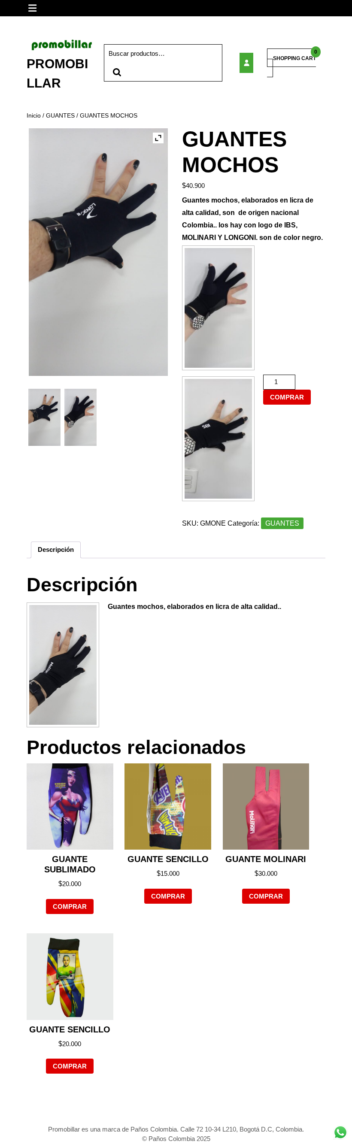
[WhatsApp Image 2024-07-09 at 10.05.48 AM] (80, 417)
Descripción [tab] (56, 549)
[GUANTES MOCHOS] (247, 63)
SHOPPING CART (294, 58)
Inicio (34, 115)
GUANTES (60, 115)
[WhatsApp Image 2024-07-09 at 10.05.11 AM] (44, 417)
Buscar (116, 72)
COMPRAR (287, 397)
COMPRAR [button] (70, 906)
